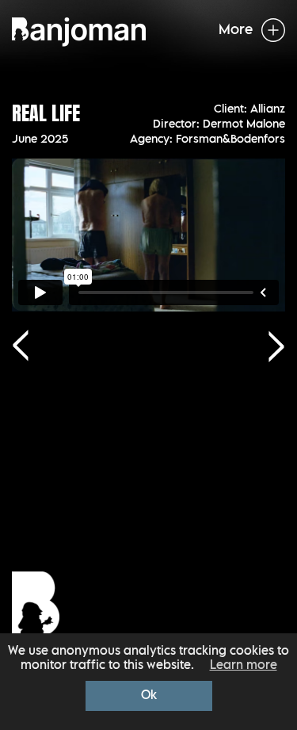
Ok (149, 695)
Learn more (243, 665)
